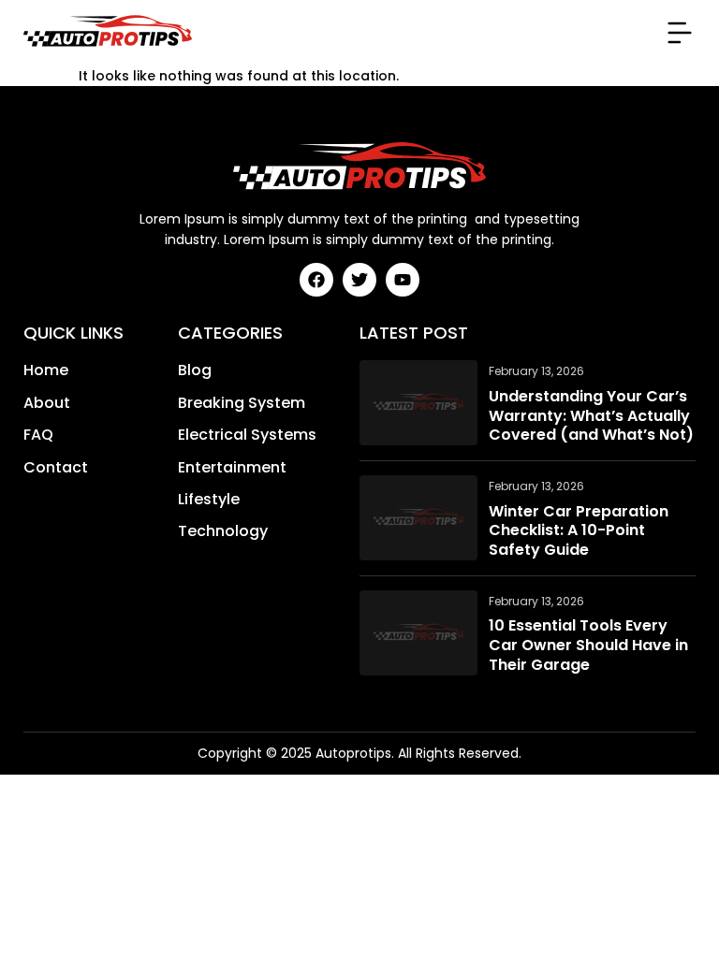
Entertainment (232, 467)
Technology (223, 531)
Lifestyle (209, 499)
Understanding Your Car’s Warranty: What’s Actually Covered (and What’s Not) (591, 416)
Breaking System (241, 403)
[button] (680, 33)
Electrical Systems (247, 435)
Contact (55, 467)
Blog (195, 370)
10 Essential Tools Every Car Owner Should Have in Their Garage (588, 646)
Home (45, 370)
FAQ (38, 435)
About (46, 403)
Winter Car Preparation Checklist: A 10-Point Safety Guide (578, 531)
